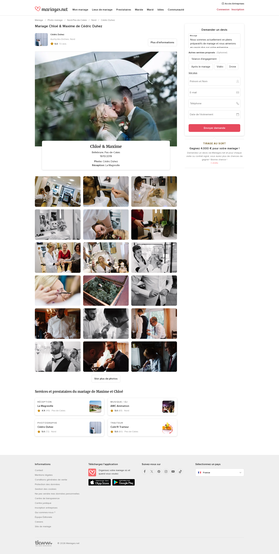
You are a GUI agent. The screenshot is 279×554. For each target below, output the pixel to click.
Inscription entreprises (46, 507)
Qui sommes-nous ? (45, 512)
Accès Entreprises (234, 3)
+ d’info (214, 163)
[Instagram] (166, 471)
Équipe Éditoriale (43, 517)
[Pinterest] (159, 471)
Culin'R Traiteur (119, 427)
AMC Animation (119, 406)
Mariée (139, 9)
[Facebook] (145, 471)
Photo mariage (55, 20)
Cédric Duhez (108, 20)
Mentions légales (44, 475)
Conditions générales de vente (51, 479)
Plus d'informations (162, 42)
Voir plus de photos (106, 378)
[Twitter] (152, 471)
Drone (232, 66)
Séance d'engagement (204, 58)
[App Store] (99, 485)
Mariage (39, 20)
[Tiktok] (180, 471)
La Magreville (45, 406)
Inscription (238, 9)
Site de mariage (43, 526)
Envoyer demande (214, 128)
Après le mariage (200, 66)
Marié (150, 9)
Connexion (223, 9)
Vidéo (220, 66)
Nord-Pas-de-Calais (77, 20)
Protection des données (47, 484)
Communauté (176, 9)
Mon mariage (80, 9)
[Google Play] (123, 485)
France (206, 472)
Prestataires (123, 9)
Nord (94, 20)
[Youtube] (173, 471)
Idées (160, 9)
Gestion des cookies (45, 489)
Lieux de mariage (102, 9)
